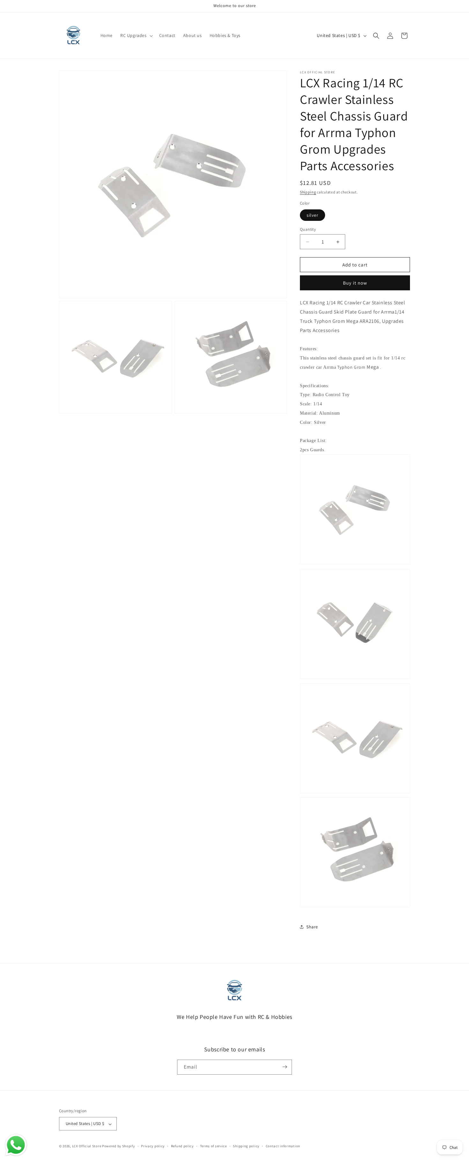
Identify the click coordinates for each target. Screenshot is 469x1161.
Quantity (308, 229)
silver (312, 215)
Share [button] (312, 927)
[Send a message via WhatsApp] (16, 1145)
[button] (135, 35)
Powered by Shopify (118, 1146)
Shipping (308, 192)
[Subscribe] (285, 1066)
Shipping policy (246, 1146)
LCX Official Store (86, 1146)
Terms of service (213, 1146)
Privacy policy (153, 1146)
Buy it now (355, 283)
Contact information (283, 1146)
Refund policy (182, 1146)
